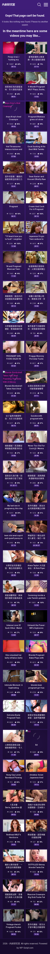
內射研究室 (8, 4)
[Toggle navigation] (46, 4)
